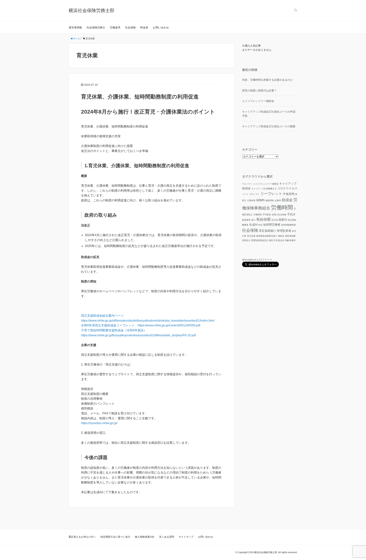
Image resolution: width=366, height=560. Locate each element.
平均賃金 (266, 214)
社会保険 (130, 27)
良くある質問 (166, 536)
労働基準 (115, 27)
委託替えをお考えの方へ (82, 536)
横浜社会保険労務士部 (91, 10)
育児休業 (251, 236)
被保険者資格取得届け (266, 236)
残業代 (283, 219)
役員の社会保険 (279, 214)
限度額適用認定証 (259, 240)
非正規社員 (279, 240)
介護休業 (251, 200)
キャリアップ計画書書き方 (264, 188)
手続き (291, 214)
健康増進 (270, 200)
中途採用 (288, 193)
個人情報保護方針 (145, 536)
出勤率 (278, 200)
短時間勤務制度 (288, 225)
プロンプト (254, 194)
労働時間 (282, 207)
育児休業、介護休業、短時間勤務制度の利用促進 (140, 97)
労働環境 (257, 214)
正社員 (274, 220)
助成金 (287, 200)
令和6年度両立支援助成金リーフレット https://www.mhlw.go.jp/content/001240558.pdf (140, 325)
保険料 (260, 200)
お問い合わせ (161, 27)
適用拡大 (246, 240)
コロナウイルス (287, 188)
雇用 (271, 240)
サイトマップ (186, 536)
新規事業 (246, 220)
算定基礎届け (267, 230)
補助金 (281, 236)
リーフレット (271, 194)
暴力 (253, 220)
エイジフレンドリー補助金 (258, 100)
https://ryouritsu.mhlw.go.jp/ (99, 423)
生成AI (253, 224)
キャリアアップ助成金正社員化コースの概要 (268, 126)
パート (245, 194)
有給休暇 (263, 219)
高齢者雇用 (290, 240)
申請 (260, 225)
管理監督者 (284, 230)
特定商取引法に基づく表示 (115, 536)
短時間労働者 (271, 224)
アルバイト (247, 184)
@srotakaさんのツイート (257, 259)
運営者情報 (75, 27)
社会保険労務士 (96, 27)
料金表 (144, 27)
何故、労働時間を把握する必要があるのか (267, 79)
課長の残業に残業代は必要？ (259, 90)
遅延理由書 (290, 236)
